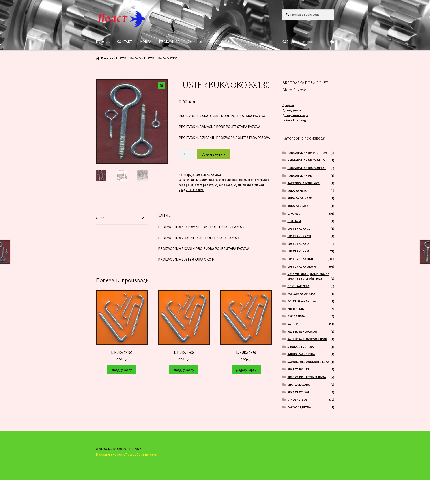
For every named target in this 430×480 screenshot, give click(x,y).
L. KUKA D (294, 213)
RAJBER (292, 324)
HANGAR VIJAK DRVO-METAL (306, 168)
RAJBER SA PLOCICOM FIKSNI (307, 339)
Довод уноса (291, 110)
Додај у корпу (213, 154)
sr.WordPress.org (294, 120)
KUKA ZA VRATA (297, 206)
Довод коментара (295, 115)
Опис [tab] (100, 217)
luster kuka (206, 180)
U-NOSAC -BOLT (298, 400)
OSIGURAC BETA (298, 286)
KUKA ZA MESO (297, 191)
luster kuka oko (226, 180)
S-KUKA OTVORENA (300, 347)
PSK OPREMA (296, 316)
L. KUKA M (294, 221)
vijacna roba (223, 185)
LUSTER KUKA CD (299, 228)
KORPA (145, 41)
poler (242, 180)
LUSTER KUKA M (298, 251)
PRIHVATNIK (295, 309)
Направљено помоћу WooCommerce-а (126, 454)
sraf (251, 180)
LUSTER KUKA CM (299, 236)
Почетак (103, 41)
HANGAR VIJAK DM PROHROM (307, 153)
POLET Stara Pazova (301, 301)
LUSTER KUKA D (298, 244)
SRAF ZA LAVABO (298, 385)
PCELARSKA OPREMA (301, 294)
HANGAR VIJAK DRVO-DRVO (306, 160)
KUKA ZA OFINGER (299, 198)
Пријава (288, 105)
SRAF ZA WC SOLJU (300, 392)
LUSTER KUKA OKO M (301, 267)
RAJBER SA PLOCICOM (302, 331)
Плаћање (194, 41)
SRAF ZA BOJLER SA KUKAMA (306, 377)
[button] (161, 85)
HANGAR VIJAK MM (299, 176)
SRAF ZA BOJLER (298, 369)
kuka (193, 180)
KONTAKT (124, 41)
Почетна (107, 58)
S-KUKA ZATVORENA (301, 354)
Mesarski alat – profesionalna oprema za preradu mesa (308, 276)
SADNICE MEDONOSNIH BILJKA (308, 362)
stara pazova (204, 185)
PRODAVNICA (169, 41)
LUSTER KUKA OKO (128, 58)
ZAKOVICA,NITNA (299, 407)
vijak (237, 185)
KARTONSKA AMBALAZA (303, 183)
